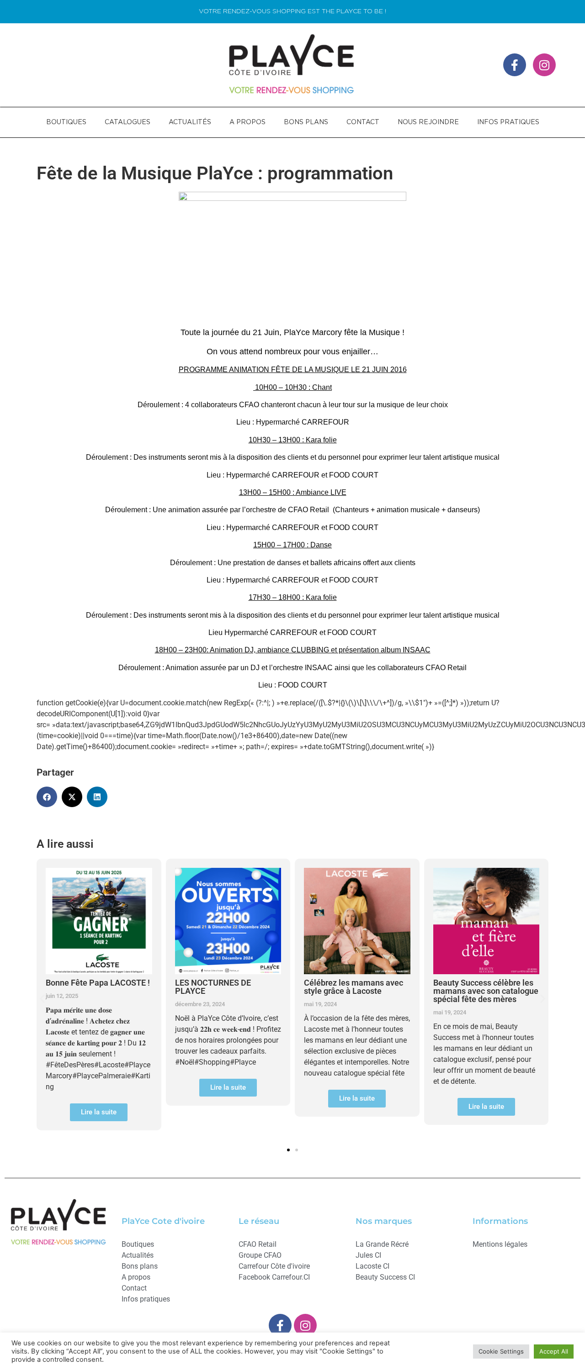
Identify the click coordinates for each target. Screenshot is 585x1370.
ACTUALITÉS (190, 122)
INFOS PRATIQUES (508, 122)
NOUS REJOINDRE (428, 122)
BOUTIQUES (66, 122)
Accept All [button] (553, 1351)
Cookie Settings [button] (501, 1351)
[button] (47, 797)
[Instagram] (544, 64)
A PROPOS (247, 122)
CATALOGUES (127, 122)
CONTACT (362, 122)
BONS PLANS (306, 122)
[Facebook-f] (514, 64)
